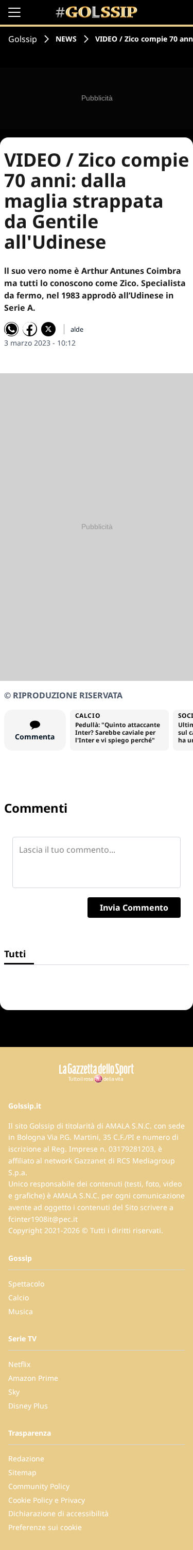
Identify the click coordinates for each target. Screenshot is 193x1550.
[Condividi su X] (48, 329)
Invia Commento (134, 907)
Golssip (22, 39)
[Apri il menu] (14, 12)
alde (77, 329)
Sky (14, 1392)
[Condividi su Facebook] (30, 329)
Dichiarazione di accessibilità (58, 1513)
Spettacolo (26, 1284)
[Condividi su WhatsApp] (11, 329)
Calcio (18, 1297)
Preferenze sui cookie (45, 1527)
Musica (20, 1311)
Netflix (19, 1364)
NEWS (66, 39)
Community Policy (38, 1486)
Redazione (26, 1458)
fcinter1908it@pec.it (43, 1219)
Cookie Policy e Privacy (46, 1500)
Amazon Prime (33, 1378)
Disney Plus (28, 1406)
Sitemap (22, 1472)
